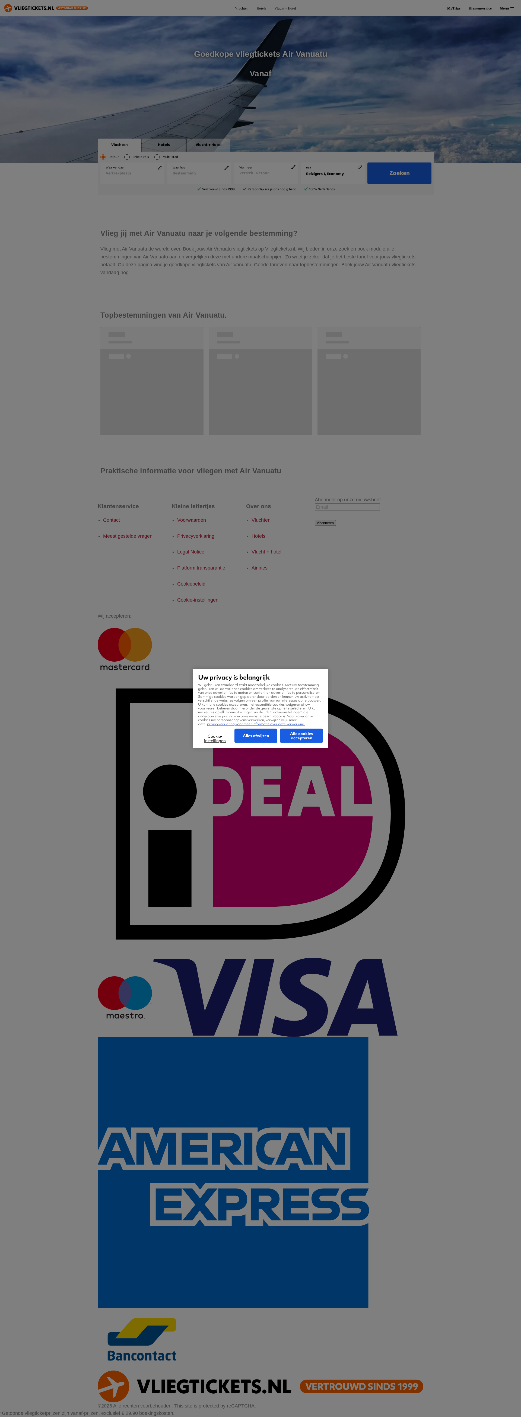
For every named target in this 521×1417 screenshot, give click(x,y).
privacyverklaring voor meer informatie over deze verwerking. (256, 723)
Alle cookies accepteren (301, 736)
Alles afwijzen (256, 736)
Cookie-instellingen (215, 738)
